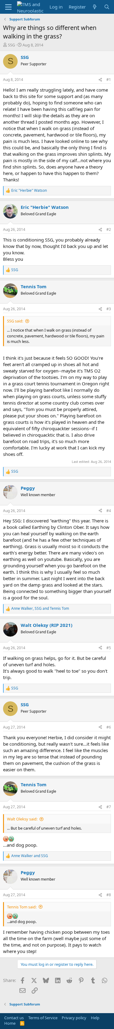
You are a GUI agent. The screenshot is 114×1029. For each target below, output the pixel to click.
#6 (108, 727)
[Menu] (8, 7)
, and (40, 608)
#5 (108, 647)
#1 (108, 79)
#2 (108, 229)
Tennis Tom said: (21, 907)
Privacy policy (74, 1017)
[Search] (107, 7)
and (29, 855)
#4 (108, 510)
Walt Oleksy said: (22, 819)
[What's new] (95, 7)
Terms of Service (42, 1017)
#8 (108, 894)
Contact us (14, 1017)
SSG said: (15, 321)
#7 (108, 806)
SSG (11, 45)
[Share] (100, 79)
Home (10, 1023)
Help (95, 1017)
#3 (108, 308)
